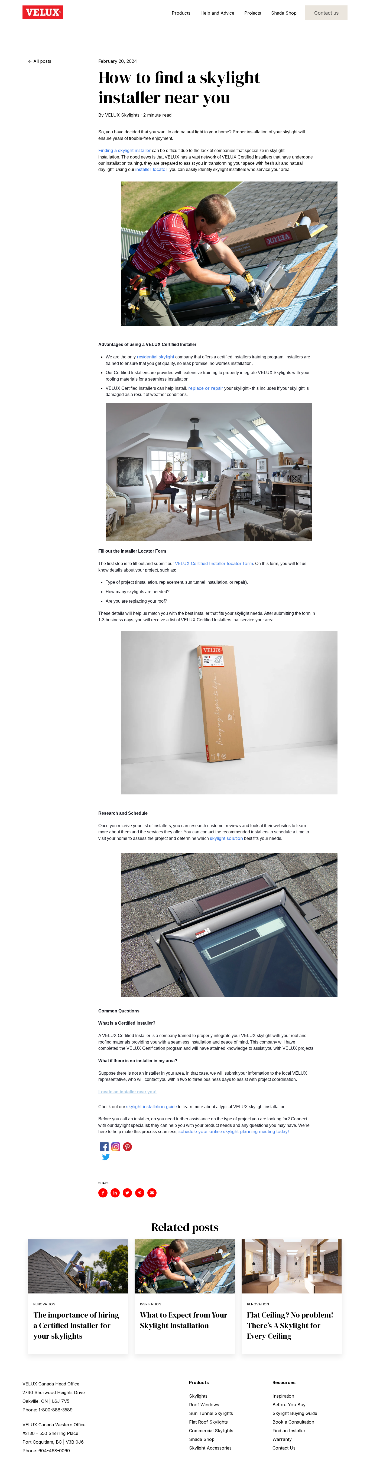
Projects (252, 13)
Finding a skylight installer (124, 150)
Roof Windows (204, 1404)
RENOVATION (44, 1304)
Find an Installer (289, 1430)
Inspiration (150, 1304)
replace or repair (205, 388)
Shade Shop (284, 13)
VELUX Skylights (122, 115)
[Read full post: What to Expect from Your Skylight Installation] (185, 1266)
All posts (42, 61)
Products (181, 13)
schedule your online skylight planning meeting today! (233, 1131)
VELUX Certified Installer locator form (214, 563)
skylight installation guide (151, 1106)
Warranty (282, 1439)
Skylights (198, 1396)
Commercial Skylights (211, 1430)
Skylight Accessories (210, 1448)
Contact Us (284, 1448)
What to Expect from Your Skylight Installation (184, 1320)
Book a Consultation (293, 1422)
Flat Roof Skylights (208, 1422)
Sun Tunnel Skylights (211, 1413)
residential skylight (155, 356)
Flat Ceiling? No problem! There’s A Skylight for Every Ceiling (290, 1325)
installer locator (151, 169)
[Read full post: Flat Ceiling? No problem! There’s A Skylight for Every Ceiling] (292, 1266)
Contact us (326, 13)
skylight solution (226, 838)
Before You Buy (289, 1404)
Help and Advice (217, 13)
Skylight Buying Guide (294, 1413)
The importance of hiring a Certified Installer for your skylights (76, 1325)
